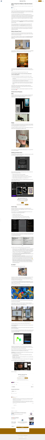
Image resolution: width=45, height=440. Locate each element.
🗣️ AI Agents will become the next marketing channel (17, 414)
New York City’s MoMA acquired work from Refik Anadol (22, 281)
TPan (13, 7)
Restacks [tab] (15, 391)
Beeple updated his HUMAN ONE (19, 253)
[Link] (10, 31)
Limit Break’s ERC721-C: (15, 354)
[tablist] (14, 391)
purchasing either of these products (22, 149)
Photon (12, 122)
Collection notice (25, 435)
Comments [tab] (13, 391)
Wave (12, 93)
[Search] (36, 1)
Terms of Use (25, 379)
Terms (23, 435)
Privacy (21, 435)
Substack (19, 438)
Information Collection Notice (22, 429)
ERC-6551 (13, 356)
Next (31, 386)
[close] (28, 419)
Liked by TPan (14, 397)
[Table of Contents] (0, 220)
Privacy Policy (27, 429)
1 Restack (17, 382)
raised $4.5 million (20, 68)
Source (22, 245)
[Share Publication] (37, 1)
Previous (14, 386)
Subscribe (22, 427)
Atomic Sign (22, 209)
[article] (22, 414)
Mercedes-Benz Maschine (22, 211)
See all (12, 426)
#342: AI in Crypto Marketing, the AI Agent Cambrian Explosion (18, 413)
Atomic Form (21, 21)
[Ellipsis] (33, 396)
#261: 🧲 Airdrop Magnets (15, 417)
